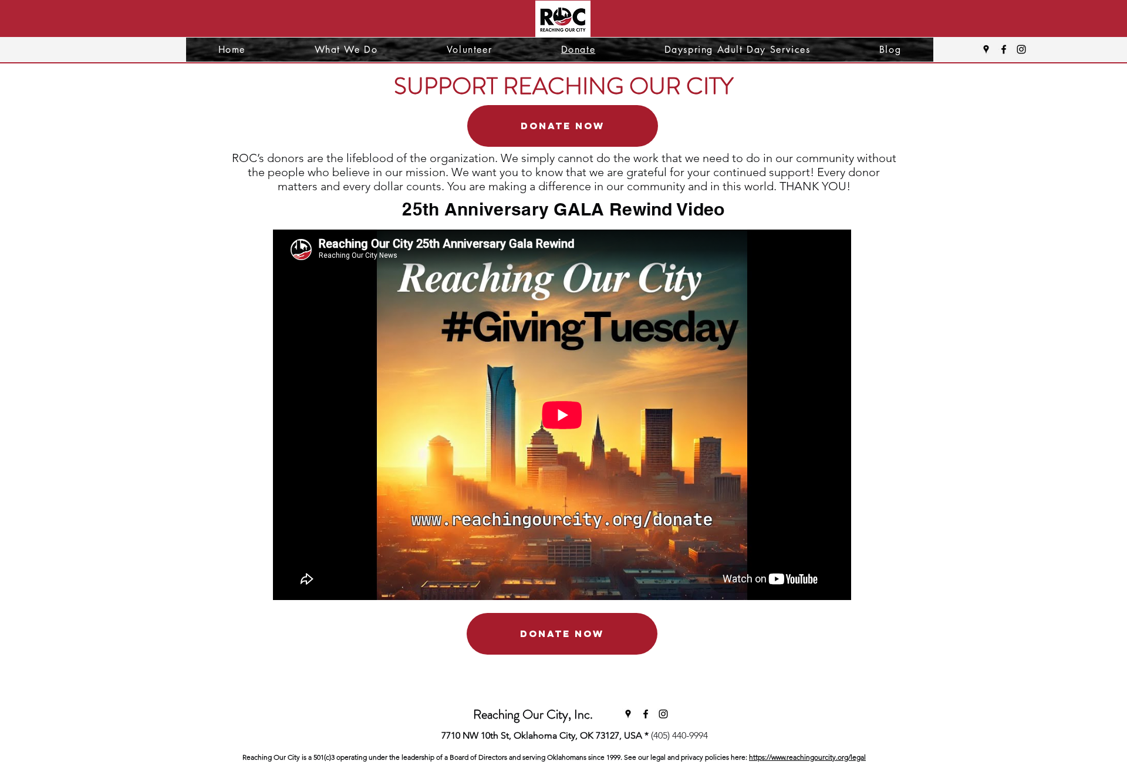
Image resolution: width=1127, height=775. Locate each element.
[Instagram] (1021, 49)
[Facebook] (1004, 49)
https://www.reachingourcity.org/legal (807, 757)
